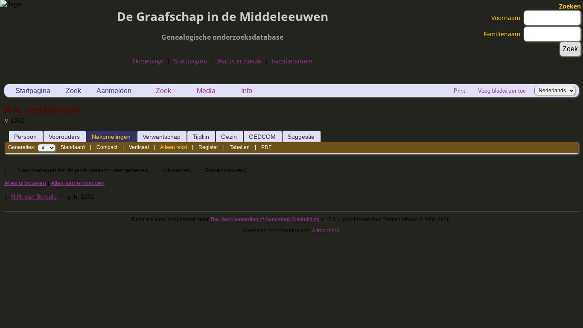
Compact (106, 147)
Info (246, 90)
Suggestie (301, 136)
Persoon (25, 136)
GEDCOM (262, 136)
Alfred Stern (325, 231)
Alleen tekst (173, 147)
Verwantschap (162, 136)
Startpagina (190, 61)
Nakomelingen (111, 136)
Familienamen (292, 61)
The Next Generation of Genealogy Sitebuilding (265, 220)
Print (459, 91)
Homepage (148, 61)
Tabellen (240, 147)
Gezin (229, 136)
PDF (266, 147)
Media (206, 90)
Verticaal (139, 147)
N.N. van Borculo (34, 196)
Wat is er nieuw (239, 61)
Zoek (73, 90)
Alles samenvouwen (78, 182)
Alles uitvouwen (25, 182)
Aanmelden (113, 90)
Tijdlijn (200, 136)
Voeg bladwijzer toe (502, 91)
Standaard (73, 147)
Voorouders (64, 136)
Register (208, 147)
